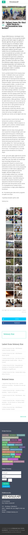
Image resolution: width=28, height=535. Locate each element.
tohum (12, 454)
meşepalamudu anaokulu (15, 442)
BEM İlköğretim (20, 435)
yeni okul (5, 459)
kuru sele (5, 442)
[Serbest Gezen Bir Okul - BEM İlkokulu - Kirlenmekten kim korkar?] (14, 13)
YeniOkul (17, 456)
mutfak (4, 444)
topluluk (18, 454)
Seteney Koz (9, 334)
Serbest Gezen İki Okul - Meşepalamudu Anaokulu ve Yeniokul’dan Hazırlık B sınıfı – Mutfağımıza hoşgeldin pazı (12, 367)
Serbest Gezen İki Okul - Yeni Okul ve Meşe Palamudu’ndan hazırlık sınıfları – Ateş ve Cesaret (13, 360)
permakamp (22, 447)
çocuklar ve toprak (19, 461)
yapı (13, 456)
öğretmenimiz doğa (7, 464)
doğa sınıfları (6, 440)
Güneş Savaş (14, 440)
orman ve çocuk (14, 447)
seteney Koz (19, 452)
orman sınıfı (6, 447)
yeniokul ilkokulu (13, 459)
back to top (23, 416)
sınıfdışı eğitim (6, 454)
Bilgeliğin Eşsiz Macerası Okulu (10, 437)
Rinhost (9, 532)
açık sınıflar (13, 435)
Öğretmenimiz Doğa (7, 461)
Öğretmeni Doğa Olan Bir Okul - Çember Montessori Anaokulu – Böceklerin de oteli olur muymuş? (14, 385)
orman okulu (18, 444)
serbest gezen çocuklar (8, 452)
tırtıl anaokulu (6, 456)
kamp (20, 440)
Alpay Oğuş (5, 435)
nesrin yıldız (11, 444)
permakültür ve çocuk (16, 449)
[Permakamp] (14, 2)
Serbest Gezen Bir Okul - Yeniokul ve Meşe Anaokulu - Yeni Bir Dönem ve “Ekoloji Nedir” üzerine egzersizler (13, 402)
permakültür (6, 449)
